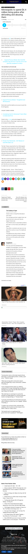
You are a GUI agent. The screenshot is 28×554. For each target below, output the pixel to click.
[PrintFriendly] (21, 179)
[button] (26, 2)
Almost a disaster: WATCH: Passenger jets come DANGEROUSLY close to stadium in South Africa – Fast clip (14, 489)
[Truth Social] (8, 179)
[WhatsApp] (12, 188)
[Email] (18, 179)
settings (12, 549)
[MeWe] (24, 179)
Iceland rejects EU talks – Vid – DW (12, 485)
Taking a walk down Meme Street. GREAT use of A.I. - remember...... (17, 466)
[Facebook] (2, 179)
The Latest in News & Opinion (9, 7)
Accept (4, 551)
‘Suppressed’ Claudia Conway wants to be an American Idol (6, 199)
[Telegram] (16, 179)
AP (10, 38)
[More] (2, 181)
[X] (5, 179)
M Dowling (4, 19)
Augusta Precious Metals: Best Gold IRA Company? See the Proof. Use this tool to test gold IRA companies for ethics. (15, 61)
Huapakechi (9, 242)
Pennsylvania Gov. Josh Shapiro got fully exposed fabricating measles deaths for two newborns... (18, 473)
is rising (10, 119)
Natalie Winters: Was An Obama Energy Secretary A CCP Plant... (18, 458)
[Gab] (10, 179)
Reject (9, 551)
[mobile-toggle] (2, 2)
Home (2, 5)
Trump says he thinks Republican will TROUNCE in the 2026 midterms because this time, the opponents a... (18, 451)
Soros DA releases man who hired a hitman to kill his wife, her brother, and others (21, 199)
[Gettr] (13, 179)
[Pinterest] (9, 188)
